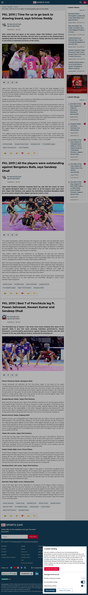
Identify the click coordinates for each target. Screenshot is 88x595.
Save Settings (50, 590)
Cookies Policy (48, 559)
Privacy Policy (60, 559)
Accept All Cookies (51, 569)
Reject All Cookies (65, 590)
